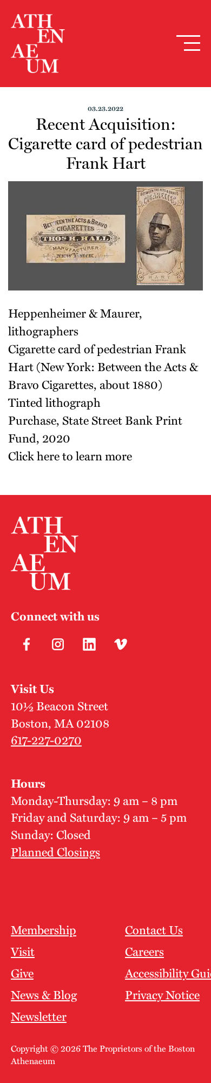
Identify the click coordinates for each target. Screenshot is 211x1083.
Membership (43, 929)
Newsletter (39, 1016)
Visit (23, 951)
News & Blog (44, 994)
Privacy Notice (162, 994)
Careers (144, 951)
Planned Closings (55, 851)
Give (22, 972)
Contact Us (154, 929)
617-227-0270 (46, 739)
